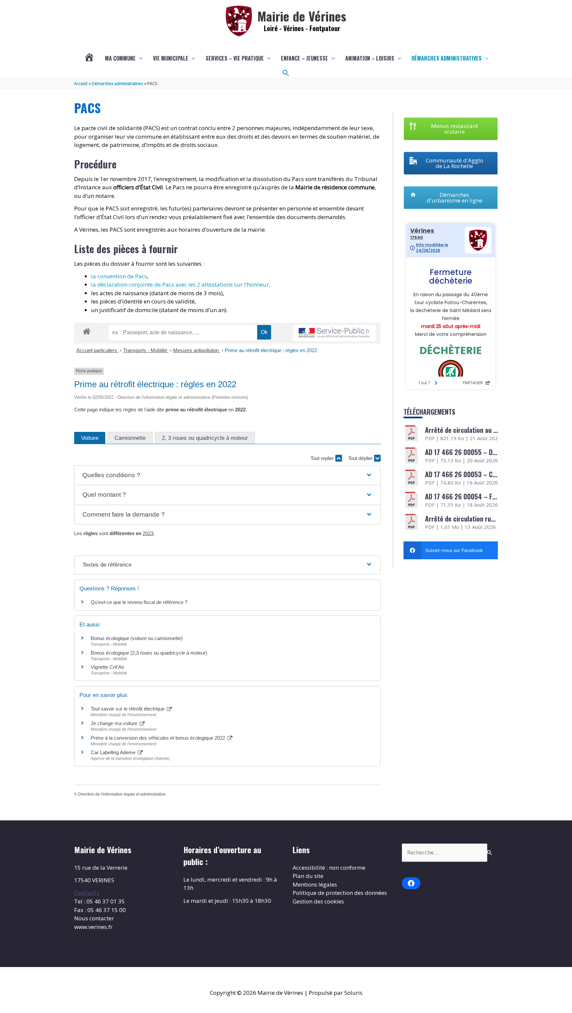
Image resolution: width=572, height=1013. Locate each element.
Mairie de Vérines (302, 16)
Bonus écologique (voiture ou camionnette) (137, 638)
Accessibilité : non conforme (329, 867)
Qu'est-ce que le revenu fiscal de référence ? (139, 602)
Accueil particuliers (97, 350)
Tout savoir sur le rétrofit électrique (128, 709)
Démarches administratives (446, 58)
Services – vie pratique (235, 58)
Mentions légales (315, 884)
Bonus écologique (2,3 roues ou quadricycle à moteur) (149, 653)
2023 (148, 533)
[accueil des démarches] (86, 330)
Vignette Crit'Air (107, 667)
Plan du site (308, 876)
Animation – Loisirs (369, 58)
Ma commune (120, 58)
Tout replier (322, 458)
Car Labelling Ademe (114, 752)
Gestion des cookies (318, 901)
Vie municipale (170, 58)
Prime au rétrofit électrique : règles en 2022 (271, 350)
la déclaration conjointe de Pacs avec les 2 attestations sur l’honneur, (180, 284)
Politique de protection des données (340, 893)
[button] (286, 73)
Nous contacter (94, 918)
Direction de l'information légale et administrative (122, 794)
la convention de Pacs (119, 276)
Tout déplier (361, 458)
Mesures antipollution (196, 350)
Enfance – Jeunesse (304, 58)
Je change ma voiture (115, 723)
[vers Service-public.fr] (334, 333)
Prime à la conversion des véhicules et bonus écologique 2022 (158, 738)
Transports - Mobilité (145, 350)
